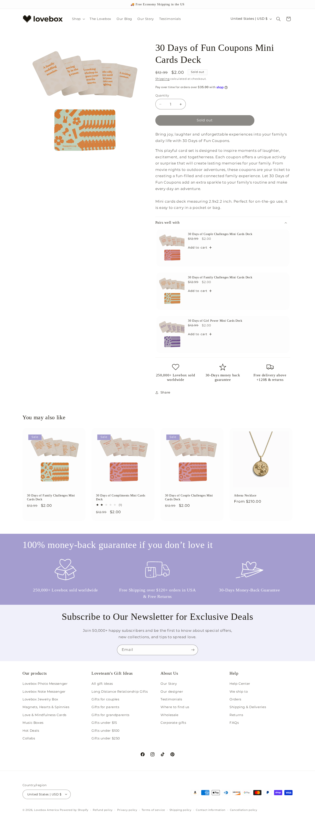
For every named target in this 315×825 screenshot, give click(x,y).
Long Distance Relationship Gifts (120, 692)
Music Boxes (33, 723)
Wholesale (169, 715)
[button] (78, 19)
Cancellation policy (243, 809)
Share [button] (165, 392)
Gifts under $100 (106, 731)
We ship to (239, 692)
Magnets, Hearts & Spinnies (45, 707)
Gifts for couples (105, 699)
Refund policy (103, 809)
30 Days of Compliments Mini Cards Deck (120, 497)
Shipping (162, 78)
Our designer (171, 692)
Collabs (28, 738)
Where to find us (174, 707)
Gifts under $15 (104, 723)
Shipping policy (181, 809)
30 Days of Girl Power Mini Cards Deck (215, 320)
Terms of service (153, 809)
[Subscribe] (193, 650)
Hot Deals (30, 731)
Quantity (162, 95)
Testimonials (171, 699)
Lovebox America (46, 809)
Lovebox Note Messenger (44, 692)
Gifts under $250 (106, 738)
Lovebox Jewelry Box (40, 699)
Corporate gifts (173, 723)
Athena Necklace (245, 495)
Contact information (210, 809)
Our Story (168, 684)
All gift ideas (102, 684)
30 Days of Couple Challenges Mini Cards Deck (220, 234)
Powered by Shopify (74, 809)
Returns (236, 715)
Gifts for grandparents (110, 715)
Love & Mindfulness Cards (44, 715)
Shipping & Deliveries (248, 707)
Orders (235, 699)
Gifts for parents (105, 707)
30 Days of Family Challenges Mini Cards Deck (220, 277)
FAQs (234, 723)
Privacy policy (127, 809)
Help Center (240, 684)
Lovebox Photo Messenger (45, 684)
